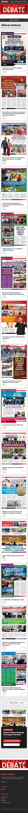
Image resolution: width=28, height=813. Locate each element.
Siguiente (22, 702)
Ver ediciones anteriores (10, 744)
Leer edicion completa (13, 741)
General (3, 789)
